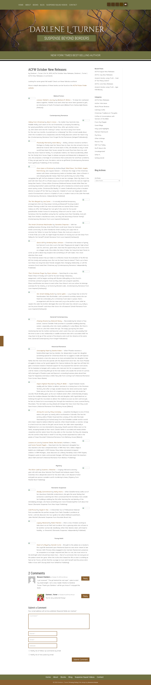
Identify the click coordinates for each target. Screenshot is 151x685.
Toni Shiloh (78, 168)
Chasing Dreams (42, 321)
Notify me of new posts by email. (42, 655)
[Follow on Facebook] (109, 4)
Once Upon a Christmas (45, 168)
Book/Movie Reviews (102, 106)
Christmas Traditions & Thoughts (106, 113)
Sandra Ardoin (57, 350)
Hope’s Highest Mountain (45, 384)
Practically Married (43, 143)
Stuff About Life (100, 148)
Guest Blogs (99, 125)
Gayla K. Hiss (43, 510)
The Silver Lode (33, 470)
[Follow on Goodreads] (121, 4)
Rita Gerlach (58, 442)
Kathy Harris (58, 492)
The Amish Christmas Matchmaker (40, 224)
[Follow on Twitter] (113, 4)
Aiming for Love (42, 412)
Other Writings (100, 138)
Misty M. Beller (62, 384)
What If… (98, 155)
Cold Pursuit (32, 510)
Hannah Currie (56, 545)
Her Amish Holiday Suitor (45, 294)
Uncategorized (100, 151)
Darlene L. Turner (37, 73)
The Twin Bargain (34, 201)
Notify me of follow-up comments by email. (45, 651)
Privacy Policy (73, 682)
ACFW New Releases (35, 76)
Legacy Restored (42, 523)
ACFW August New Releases (104, 71)
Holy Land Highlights (102, 129)
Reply (85, 578)
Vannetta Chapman (62, 224)
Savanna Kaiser (93, 682)
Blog (42, 5)
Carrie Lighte (61, 294)
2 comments (48, 76)
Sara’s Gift (40, 242)
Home (20, 5)
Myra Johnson (52, 273)
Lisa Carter (47, 201)
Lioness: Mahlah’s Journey (46, 100)
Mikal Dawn (70, 168)
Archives (98, 178)
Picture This (99, 142)
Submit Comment (81, 659)
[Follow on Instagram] (117, 4)
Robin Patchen (56, 523)
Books (35, 5)
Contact (73, 5)
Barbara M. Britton (64, 100)
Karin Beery (56, 143)
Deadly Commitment (44, 492)
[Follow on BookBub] (125, 4)
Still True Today (100, 145)
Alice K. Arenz (51, 122)
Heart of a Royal (42, 545)
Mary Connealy (55, 412)
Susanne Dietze (47, 442)
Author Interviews (101, 103)
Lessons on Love (34, 442)
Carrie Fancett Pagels (38, 445)
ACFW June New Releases (104, 84)
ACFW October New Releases (63, 73)
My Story (98, 135)
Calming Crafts (100, 110)
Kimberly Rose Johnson (55, 242)
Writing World (99, 158)
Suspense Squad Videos (56, 5)
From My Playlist (100, 122)
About (28, 5)
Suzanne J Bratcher (49, 470)
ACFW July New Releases (104, 75)
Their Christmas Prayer (36, 273)
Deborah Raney (56, 321)
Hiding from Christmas (36, 122)
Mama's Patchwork (101, 132)
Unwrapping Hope (43, 350)
